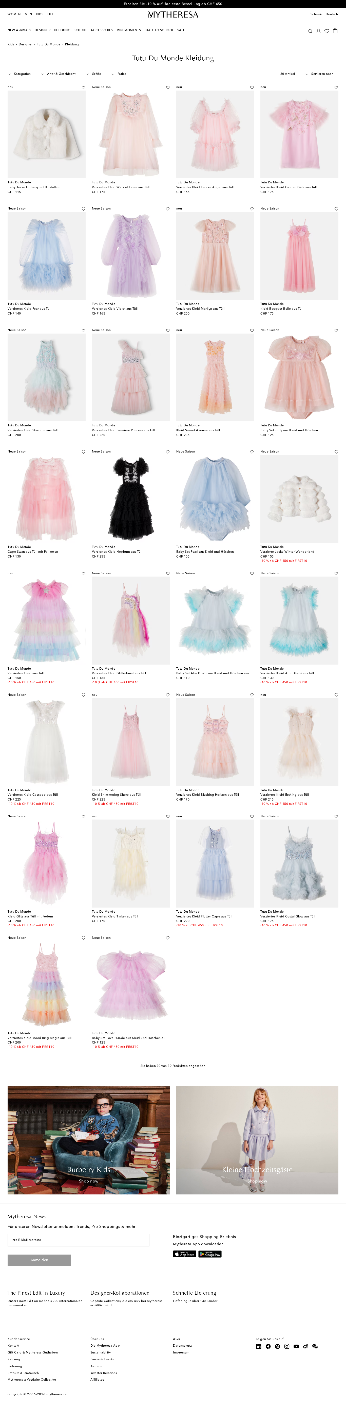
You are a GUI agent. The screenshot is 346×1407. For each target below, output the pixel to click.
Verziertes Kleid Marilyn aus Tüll (200, 308)
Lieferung (15, 1366)
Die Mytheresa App (105, 1345)
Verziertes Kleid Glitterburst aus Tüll (119, 673)
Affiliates (97, 1379)
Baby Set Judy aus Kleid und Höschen (289, 430)
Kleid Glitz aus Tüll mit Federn (30, 916)
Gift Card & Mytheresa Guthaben (33, 1352)
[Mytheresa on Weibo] (306, 1346)
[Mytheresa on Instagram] (287, 1346)
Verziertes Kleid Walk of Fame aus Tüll (121, 187)
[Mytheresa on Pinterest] (278, 1346)
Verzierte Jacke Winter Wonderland (287, 551)
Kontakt (14, 1345)
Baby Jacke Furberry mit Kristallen (34, 187)
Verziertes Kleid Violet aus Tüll (115, 308)
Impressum (181, 1352)
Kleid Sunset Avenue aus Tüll (198, 430)
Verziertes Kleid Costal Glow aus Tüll (288, 916)
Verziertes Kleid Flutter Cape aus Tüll (204, 916)
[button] (310, 30)
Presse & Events (102, 1359)
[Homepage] (173, 14)
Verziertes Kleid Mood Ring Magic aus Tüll (40, 1038)
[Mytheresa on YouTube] (296, 1346)
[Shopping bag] (335, 30)
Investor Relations (103, 1373)
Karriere (96, 1366)
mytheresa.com (58, 1394)
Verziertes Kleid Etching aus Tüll (284, 794)
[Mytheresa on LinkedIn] (259, 1346)
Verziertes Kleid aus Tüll (26, 673)
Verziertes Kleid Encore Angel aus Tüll (205, 187)
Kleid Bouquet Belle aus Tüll (281, 308)
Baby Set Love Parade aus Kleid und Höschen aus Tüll (132, 1038)
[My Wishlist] (327, 31)
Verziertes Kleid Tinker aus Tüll (115, 916)
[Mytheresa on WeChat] (315, 1346)
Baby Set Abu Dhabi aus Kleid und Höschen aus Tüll (216, 673)
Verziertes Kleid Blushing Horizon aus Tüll (207, 794)
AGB (176, 1339)
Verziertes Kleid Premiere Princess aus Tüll (123, 430)
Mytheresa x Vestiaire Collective (32, 1379)
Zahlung (14, 1359)
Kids (39, 14)
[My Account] (318, 30)
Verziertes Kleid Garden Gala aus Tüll (288, 187)
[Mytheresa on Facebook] (268, 1346)
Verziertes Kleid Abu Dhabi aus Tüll (287, 673)
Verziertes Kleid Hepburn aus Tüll (117, 551)
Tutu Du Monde (49, 44)
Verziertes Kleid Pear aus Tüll (29, 308)
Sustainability (100, 1352)
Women (14, 14)
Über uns (97, 1339)
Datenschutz (182, 1345)
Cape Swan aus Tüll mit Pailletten (33, 551)
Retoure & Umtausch (23, 1373)
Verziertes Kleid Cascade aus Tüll (33, 794)
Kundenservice (19, 1339)
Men (28, 14)
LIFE (50, 14)
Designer (25, 44)
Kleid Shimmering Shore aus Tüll (116, 794)
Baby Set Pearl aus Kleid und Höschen (205, 551)
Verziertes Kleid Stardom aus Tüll (33, 430)
